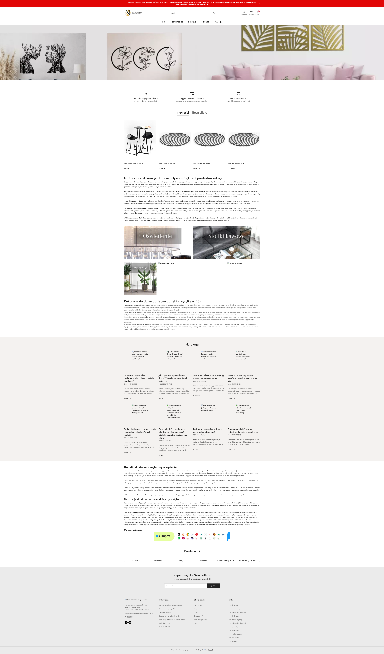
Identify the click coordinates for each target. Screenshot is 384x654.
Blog (195, 623)
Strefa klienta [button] (199, 599)
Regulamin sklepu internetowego (170, 605)
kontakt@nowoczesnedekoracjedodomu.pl (139, 613)
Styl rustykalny (233, 627)
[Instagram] (129, 622)
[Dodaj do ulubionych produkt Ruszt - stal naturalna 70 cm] (223, 120)
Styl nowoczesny (234, 609)
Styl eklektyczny (234, 616)
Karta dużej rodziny (200, 619)
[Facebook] (126, 622)
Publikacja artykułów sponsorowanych (172, 619)
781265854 (129, 617)
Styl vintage (232, 641)
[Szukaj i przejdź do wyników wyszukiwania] (214, 13)
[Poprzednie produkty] (128, 136)
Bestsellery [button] (199, 112)
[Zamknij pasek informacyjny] (259, 3)
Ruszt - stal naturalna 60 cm (167, 164)
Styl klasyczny (233, 605)
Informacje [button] (164, 599)
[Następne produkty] (255, 136)
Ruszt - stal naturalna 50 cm (132, 164)
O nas (196, 612)
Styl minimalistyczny (235, 619)
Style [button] (231, 599)
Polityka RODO (164, 627)
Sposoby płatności (165, 612)
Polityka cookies (164, 623)
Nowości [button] (183, 112)
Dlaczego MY (198, 616)
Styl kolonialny (233, 637)
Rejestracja (197, 609)
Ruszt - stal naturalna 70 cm (201, 164)
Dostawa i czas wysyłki (167, 609)
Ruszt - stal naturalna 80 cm (236, 164)
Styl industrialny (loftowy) (237, 612)
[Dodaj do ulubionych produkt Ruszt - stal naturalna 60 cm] (188, 120)
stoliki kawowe (149, 317)
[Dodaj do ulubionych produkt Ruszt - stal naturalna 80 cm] (257, 120)
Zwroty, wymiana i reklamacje (169, 616)
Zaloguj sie (198, 605)
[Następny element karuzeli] (258, 561)
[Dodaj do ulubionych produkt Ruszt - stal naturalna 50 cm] (153, 120)
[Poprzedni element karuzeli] (125, 561)
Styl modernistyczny (235, 634)
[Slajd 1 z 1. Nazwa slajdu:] (192, 52)
